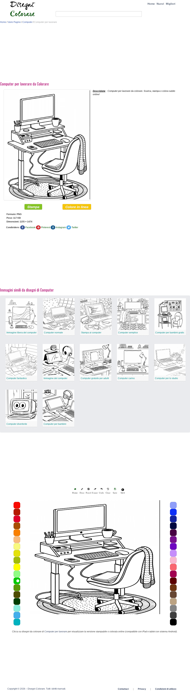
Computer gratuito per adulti (95, 378)
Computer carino (126, 378)
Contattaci (123, 689)
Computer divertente (16, 424)
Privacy (142, 689)
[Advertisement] (95, 53)
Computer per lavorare (55, 631)
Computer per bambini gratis (169, 332)
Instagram (61, 227)
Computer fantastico (16, 378)
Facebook (30, 227)
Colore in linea (76, 206)
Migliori (170, 3)
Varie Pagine (14, 22)
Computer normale (53, 332)
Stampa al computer (91, 332)
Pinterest (45, 227)
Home (151, 3)
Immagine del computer (55, 378)
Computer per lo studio (166, 378)
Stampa (33, 206)
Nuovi (160, 3)
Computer (27, 22)
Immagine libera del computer (21, 332)
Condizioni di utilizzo (165, 689)
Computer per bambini (55, 424)
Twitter (75, 227)
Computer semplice (128, 332)
